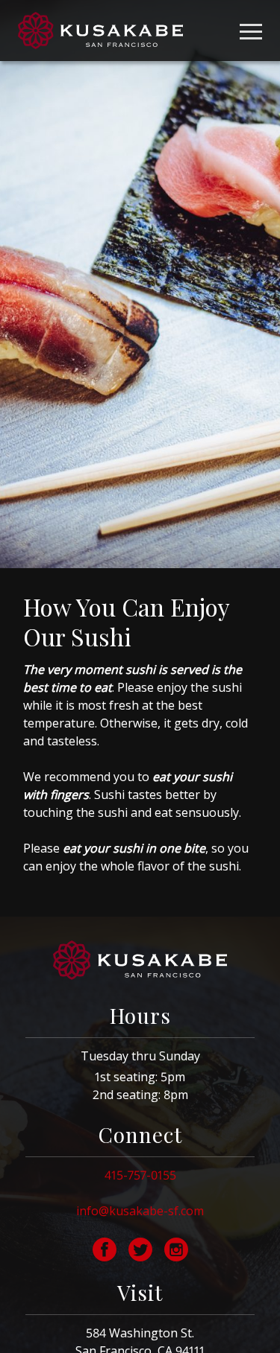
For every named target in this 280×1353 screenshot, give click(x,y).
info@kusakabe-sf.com (140, 1211)
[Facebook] (104, 1249)
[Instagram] (176, 1249)
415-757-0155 (140, 1175)
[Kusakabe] (100, 30)
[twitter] (140, 1249)
